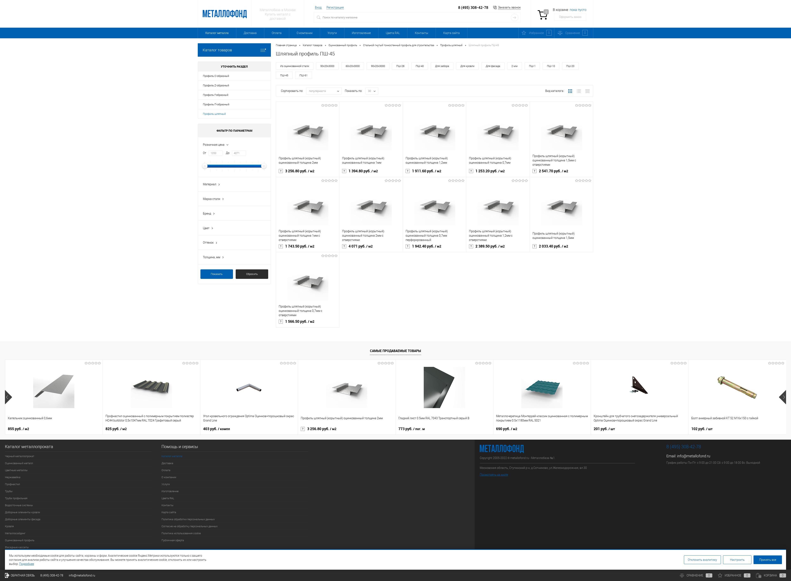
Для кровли (467, 66)
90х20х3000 (378, 66)
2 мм (514, 66)
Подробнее (26, 564)
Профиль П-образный (216, 104)
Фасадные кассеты (17, 547)
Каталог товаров (217, 50)
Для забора (442, 66)
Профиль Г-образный (215, 94)
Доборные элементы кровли (22, 512)
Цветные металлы (16, 470)
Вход (318, 7)
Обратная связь (22, 575)
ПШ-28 (400, 66)
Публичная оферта (172, 540)
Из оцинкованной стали (294, 66)
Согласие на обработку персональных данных (189, 526)
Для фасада (493, 66)
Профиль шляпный (214, 113)
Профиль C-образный (216, 75)
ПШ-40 (420, 66)
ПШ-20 (570, 66)
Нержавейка (12, 477)
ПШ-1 (532, 66)
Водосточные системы (19, 505)
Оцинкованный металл (19, 463)
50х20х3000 (327, 66)
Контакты (421, 33)
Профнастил (12, 484)
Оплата (277, 33)
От (204, 153)
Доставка (250, 33)
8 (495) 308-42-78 (473, 7)
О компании (304, 33)
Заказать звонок (509, 7)
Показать (216, 274)
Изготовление (361, 33)
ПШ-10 (551, 66)
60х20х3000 (353, 66)
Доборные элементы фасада (22, 519)
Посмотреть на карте (494, 474)
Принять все (767, 559)
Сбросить (252, 274)
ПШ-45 (284, 75)
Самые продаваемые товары (395, 351)
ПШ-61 (304, 75)
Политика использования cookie (181, 533)
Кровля (9, 526)
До (227, 153)
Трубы (9, 491)
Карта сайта (451, 33)
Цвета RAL (393, 33)
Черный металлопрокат (19, 456)
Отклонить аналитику (702, 559)
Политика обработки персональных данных (188, 519)
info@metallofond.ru (693, 456)
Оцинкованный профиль (19, 540)
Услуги (332, 33)
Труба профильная (16, 498)
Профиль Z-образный (216, 85)
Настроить (737, 559)
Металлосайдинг (15, 533)
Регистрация (335, 7)
